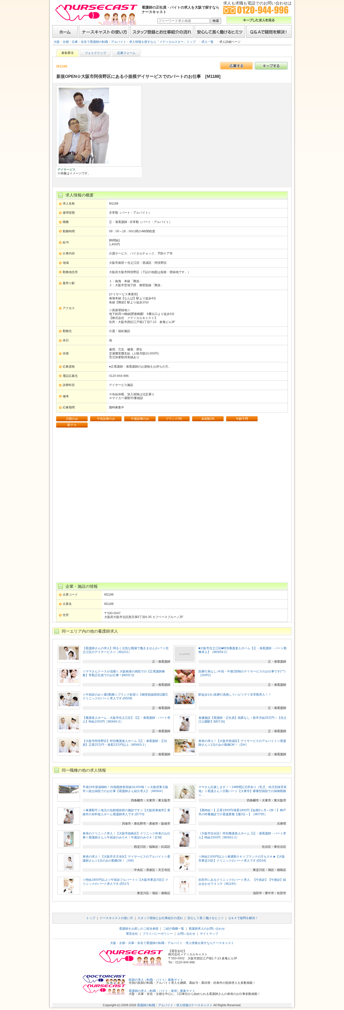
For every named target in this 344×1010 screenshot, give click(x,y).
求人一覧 (207, 42)
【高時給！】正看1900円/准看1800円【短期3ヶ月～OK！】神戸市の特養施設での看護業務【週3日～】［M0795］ (242, 812)
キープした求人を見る (259, 20)
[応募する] (236, 66)
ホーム (65, 31)
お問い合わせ (186, 933)
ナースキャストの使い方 (104, 31)
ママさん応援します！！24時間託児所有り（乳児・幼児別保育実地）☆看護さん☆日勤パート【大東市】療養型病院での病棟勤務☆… (242, 791)
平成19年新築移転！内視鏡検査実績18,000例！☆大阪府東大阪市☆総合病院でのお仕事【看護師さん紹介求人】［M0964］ (125, 789)
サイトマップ (209, 933)
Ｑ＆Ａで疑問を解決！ (269, 31)
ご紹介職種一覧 (173, 928)
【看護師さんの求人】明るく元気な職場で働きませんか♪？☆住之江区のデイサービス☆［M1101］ (126, 650)
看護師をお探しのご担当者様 (138, 928)
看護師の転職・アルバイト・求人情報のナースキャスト (175, 1005)
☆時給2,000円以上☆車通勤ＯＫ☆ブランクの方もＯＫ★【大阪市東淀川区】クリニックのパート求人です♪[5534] (241, 858)
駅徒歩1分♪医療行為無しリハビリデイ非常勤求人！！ (234, 694)
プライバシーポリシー (158, 933)
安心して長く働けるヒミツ (220, 31)
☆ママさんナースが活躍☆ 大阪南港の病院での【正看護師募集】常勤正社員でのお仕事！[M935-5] (124, 673)
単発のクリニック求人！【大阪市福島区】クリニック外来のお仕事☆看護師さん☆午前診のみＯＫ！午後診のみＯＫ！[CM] (126, 835)
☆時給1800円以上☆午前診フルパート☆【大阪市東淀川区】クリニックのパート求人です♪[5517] (125, 882)
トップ (90, 918)
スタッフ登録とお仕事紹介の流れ (161, 31)
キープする (271, 66)
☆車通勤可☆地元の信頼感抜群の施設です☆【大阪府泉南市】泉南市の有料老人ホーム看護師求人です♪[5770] (126, 812)
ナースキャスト (96, 14)
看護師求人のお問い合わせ (207, 928)
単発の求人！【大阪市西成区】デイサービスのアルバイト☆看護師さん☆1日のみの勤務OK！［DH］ (242, 743)
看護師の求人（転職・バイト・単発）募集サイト (162, 991)
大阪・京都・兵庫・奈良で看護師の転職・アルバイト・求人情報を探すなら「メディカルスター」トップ (125, 42)
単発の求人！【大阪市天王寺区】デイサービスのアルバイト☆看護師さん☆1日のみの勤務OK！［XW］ (126, 858)
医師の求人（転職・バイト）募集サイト (156, 980)
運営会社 (132, 933)
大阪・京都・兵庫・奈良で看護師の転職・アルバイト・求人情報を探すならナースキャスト (172, 943)
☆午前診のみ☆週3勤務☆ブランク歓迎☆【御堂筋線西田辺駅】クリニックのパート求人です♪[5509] (126, 696)
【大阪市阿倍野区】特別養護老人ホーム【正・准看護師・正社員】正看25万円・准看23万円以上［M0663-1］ (125, 743)
